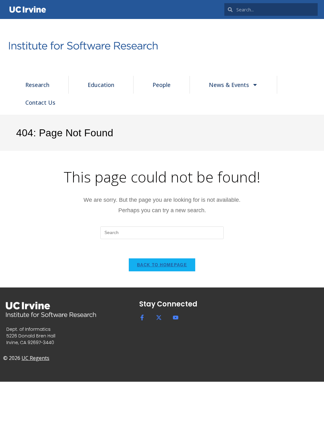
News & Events (229, 85)
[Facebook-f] (142, 317)
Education (101, 85)
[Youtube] (175, 317)
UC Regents (35, 358)
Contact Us (40, 102)
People (162, 85)
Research (37, 85)
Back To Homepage (162, 264)
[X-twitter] (159, 317)
